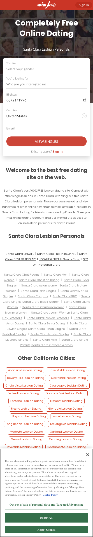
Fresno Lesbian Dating (26, 408)
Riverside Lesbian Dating (24, 447)
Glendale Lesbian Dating (65, 408)
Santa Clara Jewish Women (50, 312)
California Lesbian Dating (68, 378)
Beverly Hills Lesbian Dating (25, 378)
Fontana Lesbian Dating (26, 401)
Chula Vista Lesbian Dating (24, 385)
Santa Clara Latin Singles (38, 291)
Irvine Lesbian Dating (67, 416)
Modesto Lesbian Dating (26, 432)
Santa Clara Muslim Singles (49, 334)
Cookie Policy (50, 494)
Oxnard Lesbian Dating (26, 439)
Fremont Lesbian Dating (66, 401)
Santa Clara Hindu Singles (46, 329)
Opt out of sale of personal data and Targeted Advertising (46, 504)
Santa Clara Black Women (40, 302)
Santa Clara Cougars (33, 296)
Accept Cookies (46, 529)
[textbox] (46, 69)
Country (11, 110)
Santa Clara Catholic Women (52, 345)
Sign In (58, 151)
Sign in (84, 5)
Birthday (11, 94)
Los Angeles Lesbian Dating (69, 424)
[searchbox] (43, 84)
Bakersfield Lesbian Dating (67, 370)
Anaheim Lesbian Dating (25, 370)
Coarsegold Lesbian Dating (69, 385)
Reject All (46, 517)
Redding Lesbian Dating (65, 439)
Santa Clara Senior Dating (47, 323)
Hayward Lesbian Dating (29, 416)
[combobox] (46, 69)
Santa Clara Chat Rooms (22, 275)
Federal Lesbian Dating (23, 393)
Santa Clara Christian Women (43, 307)
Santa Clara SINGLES (20, 254)
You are (11, 63)
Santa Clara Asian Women (39, 285)
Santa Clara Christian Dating (39, 280)
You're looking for (17, 78)
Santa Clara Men (55, 275)
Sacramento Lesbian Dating (66, 447)
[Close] (88, 455)
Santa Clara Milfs (45, 340)
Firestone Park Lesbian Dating (66, 393)
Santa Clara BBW (65, 296)
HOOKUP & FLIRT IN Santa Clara (59, 259)
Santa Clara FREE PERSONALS (56, 254)
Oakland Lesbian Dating (66, 432)
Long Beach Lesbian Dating (24, 424)
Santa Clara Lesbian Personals (48, 318)
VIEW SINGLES (46, 141)
